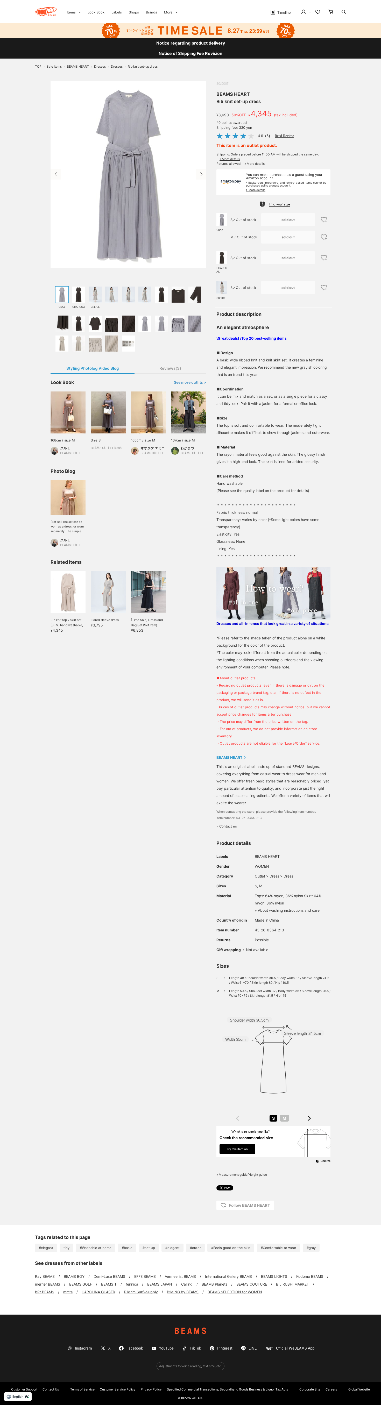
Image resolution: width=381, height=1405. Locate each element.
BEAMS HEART (233, 94)
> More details (255, 190)
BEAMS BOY (74, 1276)
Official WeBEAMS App (295, 1348)
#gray (311, 1248)
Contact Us (51, 1389)
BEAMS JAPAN (159, 1284)
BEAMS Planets (214, 1284)
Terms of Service (82, 1389)
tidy (66, 1248)
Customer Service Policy (118, 1389)
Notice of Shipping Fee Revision (190, 53)
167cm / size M (183, 440)
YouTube (166, 1348)
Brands (151, 12)
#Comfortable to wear (278, 1248)
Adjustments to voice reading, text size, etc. (190, 1366)
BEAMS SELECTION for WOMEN (235, 1292)
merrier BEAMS (47, 1284)
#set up (149, 1248)
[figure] (238, 1118)
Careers (331, 1389)
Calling (187, 1284)
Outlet (260, 876)
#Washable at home (95, 1248)
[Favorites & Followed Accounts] (318, 12)
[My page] (305, 12)
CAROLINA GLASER (98, 1292)
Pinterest (224, 1348)
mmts (68, 1292)
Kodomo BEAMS (309, 1276)
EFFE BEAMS (145, 1276)
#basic (127, 1248)
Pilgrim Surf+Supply (141, 1292)
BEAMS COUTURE (251, 1284)
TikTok (195, 1348)
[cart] (331, 12)
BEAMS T (109, 1284)
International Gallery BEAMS (228, 1276)
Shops (134, 12)
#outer (195, 1248)
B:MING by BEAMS (183, 1292)
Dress (274, 876)
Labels (116, 12)
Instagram (83, 1348)
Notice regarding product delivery (190, 43)
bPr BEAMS (44, 1292)
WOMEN (262, 866)
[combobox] (273, 1118)
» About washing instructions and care (287, 910)
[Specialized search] (344, 12)
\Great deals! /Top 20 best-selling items (251, 338)
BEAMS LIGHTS (274, 1276)
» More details (230, 159)
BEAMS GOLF (80, 1284)
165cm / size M (143, 440)
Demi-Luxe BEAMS (109, 1276)
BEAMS (190, 1331)
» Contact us (226, 826)
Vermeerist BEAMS (180, 1276)
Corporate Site (309, 1389)
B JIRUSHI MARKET (292, 1284)
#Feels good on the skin (230, 1248)
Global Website (359, 1389)
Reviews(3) (170, 368)
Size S (96, 440)
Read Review (284, 136)
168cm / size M (63, 440)
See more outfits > (190, 382)
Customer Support (24, 1389)
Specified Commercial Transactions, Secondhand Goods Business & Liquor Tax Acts (227, 1389)
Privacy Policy (151, 1389)
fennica (132, 1284)
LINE (253, 1348)
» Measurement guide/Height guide (241, 1174)
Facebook (134, 1348)
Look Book (96, 12)
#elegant (46, 1248)
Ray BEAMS (45, 1276)
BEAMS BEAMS (46, 11)
